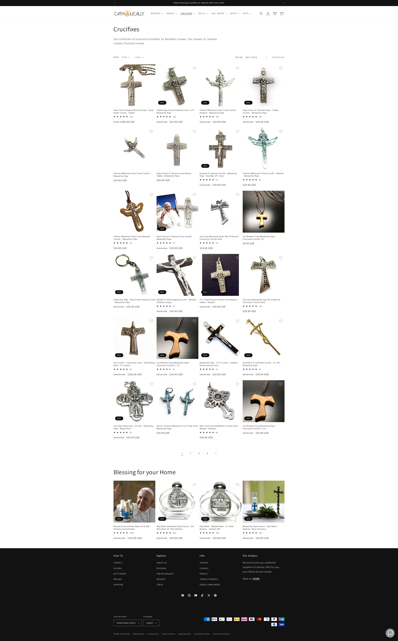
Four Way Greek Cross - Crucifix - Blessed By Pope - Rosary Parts (133, 427)
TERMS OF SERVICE (209, 579)
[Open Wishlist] (274, 13)
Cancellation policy (202, 634)
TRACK (160, 584)
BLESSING (161, 568)
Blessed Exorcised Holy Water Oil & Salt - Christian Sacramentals (132, 527)
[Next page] (215, 453)
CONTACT (118, 562)
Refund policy (138, 634)
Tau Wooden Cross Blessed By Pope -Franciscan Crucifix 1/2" (259, 237)
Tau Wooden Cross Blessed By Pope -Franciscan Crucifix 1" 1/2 (173, 364)
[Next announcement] (283, 3)
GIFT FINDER (119, 573)
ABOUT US (162, 562)
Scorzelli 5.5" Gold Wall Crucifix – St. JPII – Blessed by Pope (262, 364)
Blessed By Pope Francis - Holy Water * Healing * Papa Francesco (260, 527)
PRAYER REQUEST (165, 573)
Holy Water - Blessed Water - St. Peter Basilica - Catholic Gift (217, 527)
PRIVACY (204, 573)
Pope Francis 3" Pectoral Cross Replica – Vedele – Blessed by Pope (175, 174)
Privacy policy (153, 634)
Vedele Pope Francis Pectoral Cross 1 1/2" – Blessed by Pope (176, 111)
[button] (157, 13)
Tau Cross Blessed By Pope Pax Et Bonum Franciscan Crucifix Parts (261, 301)
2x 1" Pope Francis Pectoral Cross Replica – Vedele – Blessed (219, 301)
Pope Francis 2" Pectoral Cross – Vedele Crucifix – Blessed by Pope (260, 111)
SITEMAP (204, 562)
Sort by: (239, 57)
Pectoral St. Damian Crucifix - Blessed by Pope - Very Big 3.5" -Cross (218, 174)
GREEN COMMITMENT (210, 584)
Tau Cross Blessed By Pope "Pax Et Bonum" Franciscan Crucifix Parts (219, 237)
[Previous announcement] (114, 3)
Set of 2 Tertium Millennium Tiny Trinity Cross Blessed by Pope (177, 427)
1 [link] (182, 453)
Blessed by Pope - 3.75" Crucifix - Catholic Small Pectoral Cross (219, 364)
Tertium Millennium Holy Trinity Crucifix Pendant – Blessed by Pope (218, 111)
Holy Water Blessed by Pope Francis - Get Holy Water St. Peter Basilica (175, 527)
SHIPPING (118, 584)
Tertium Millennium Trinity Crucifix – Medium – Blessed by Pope (263, 174)
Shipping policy (184, 634)
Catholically (125, 634)
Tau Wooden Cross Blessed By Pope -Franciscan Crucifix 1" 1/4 (259, 427)
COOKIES (204, 568)
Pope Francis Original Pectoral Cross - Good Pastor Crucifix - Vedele (133, 111)
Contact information (221, 634)
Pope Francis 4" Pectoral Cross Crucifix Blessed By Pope (174, 237)
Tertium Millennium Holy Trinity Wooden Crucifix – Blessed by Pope (131, 237)
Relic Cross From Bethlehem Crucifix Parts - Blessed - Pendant (219, 427)
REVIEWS (161, 579)
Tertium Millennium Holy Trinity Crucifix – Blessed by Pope (132, 174)
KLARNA (117, 568)
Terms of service (168, 634)
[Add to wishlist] (151, 68)
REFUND (117, 579)
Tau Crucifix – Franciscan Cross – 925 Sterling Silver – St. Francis (134, 364)
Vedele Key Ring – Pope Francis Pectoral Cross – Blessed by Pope (134, 301)
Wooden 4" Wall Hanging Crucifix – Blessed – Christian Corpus (177, 301)
